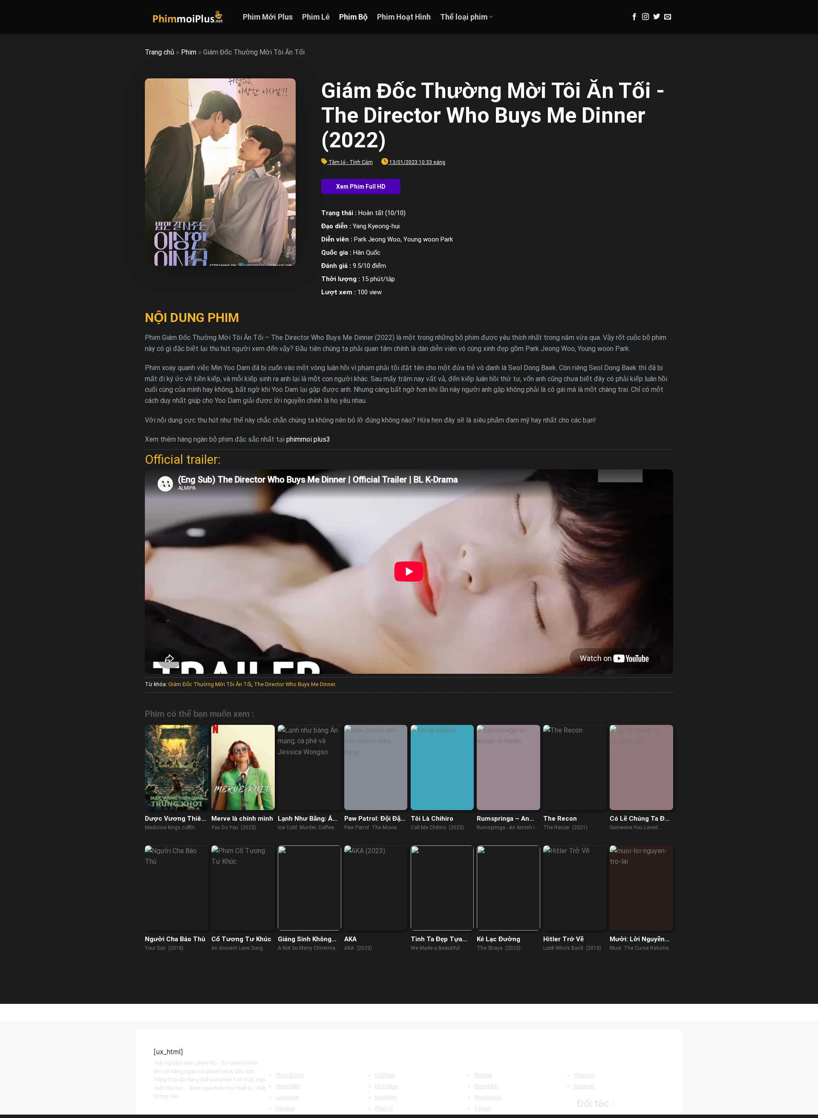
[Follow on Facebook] (634, 17)
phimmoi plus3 (308, 439)
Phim (188, 52)
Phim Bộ (353, 17)
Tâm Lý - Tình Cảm (350, 162)
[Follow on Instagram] (645, 17)
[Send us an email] (667, 17)
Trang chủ (159, 52)
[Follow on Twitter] (656, 17)
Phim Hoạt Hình (404, 17)
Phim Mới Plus (268, 17)
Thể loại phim (463, 17)
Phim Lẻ (316, 17)
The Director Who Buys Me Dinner (294, 684)
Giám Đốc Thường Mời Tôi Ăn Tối (209, 684)
